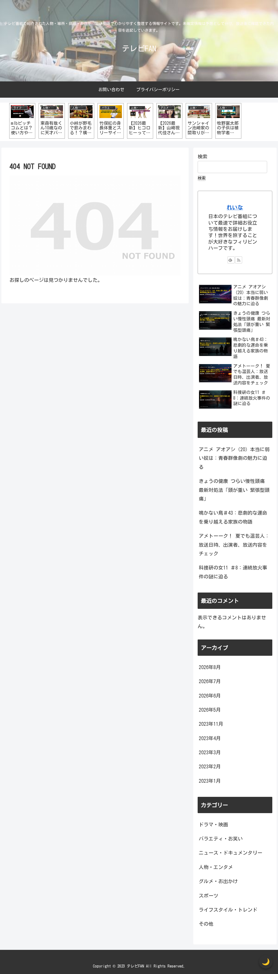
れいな (235, 207)
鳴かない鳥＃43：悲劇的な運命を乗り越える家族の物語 (233, 517)
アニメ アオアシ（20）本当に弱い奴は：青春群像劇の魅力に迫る (234, 458)
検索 (202, 156)
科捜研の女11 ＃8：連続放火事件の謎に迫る (233, 572)
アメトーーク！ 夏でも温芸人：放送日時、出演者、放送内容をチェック (234, 544)
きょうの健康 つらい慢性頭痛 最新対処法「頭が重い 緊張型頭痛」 (234, 490)
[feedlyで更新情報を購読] (231, 259)
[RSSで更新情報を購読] (238, 259)
